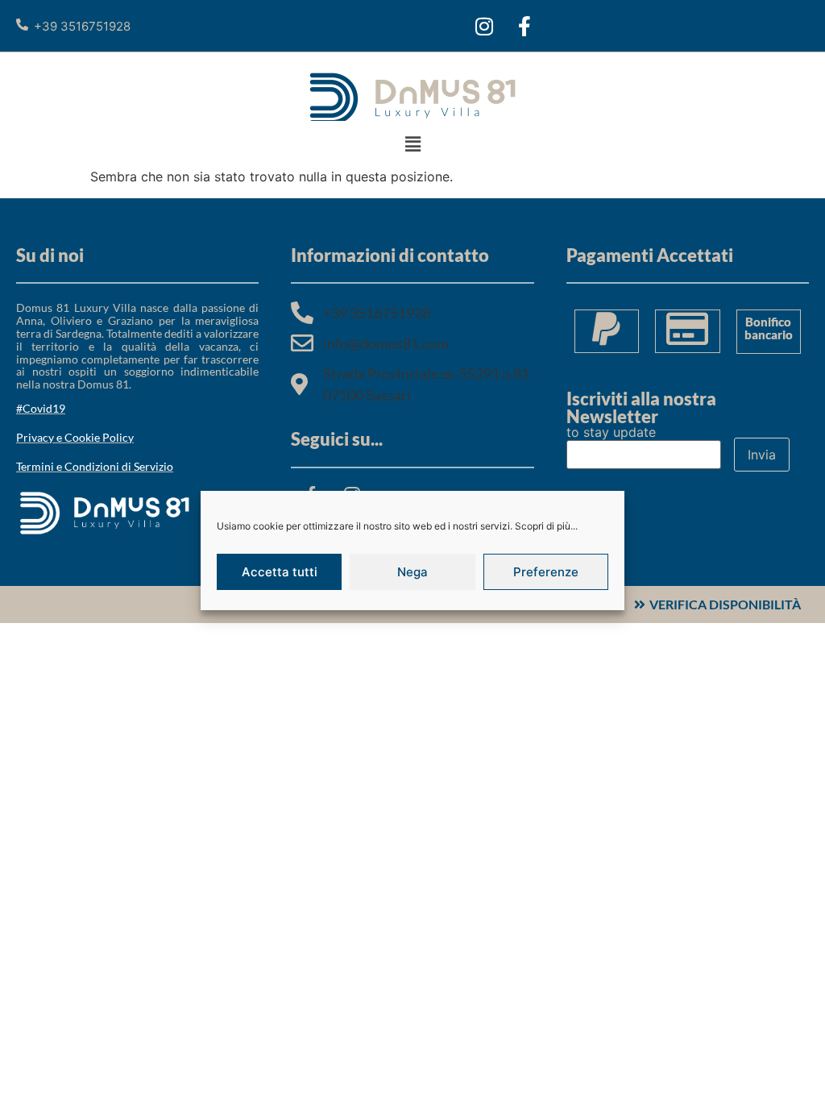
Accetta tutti (279, 572)
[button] (412, 144)
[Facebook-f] (524, 26)
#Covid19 (40, 408)
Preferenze (545, 572)
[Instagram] (484, 26)
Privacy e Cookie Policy (75, 437)
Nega (412, 572)
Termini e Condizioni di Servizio (94, 466)
